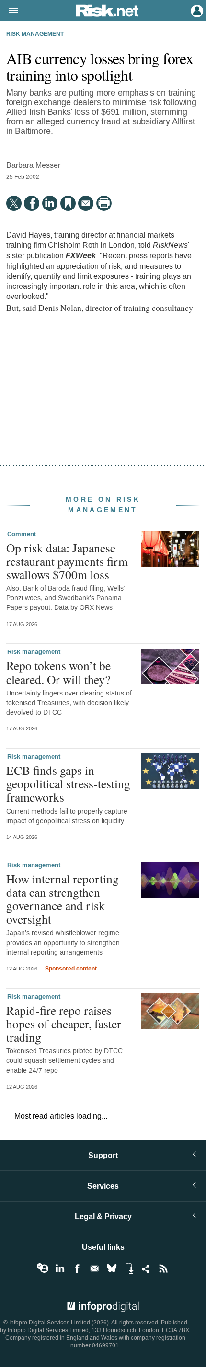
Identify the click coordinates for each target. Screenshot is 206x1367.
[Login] (196, 10)
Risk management (35, 34)
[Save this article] (68, 203)
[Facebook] (31, 203)
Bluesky (111, 1268)
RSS (163, 1268)
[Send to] (85, 203)
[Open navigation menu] (9, 11)
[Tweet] (14, 203)
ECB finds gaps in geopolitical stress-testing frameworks (68, 783)
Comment (21, 534)
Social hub (146, 1268)
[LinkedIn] (49, 203)
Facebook (77, 1268)
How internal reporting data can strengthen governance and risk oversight (62, 899)
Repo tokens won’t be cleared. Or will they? (58, 672)
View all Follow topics (42, 1268)
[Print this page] (104, 203)
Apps (129, 1268)
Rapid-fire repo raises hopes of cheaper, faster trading (63, 1023)
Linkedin (60, 1268)
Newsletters (94, 1268)
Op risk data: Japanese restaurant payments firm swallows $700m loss (67, 561)
